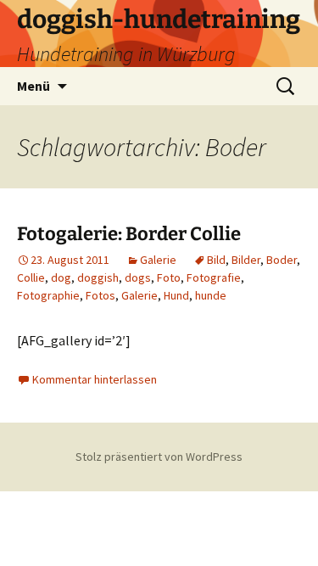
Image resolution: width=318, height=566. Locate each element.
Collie (31, 277)
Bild (216, 259)
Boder (281, 259)
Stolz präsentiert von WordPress (159, 456)
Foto (169, 277)
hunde (210, 295)
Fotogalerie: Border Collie (129, 233)
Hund (176, 295)
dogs (138, 277)
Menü (33, 85)
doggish (98, 277)
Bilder (246, 259)
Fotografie (214, 277)
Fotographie (48, 295)
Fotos (100, 295)
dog (61, 277)
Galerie (158, 259)
